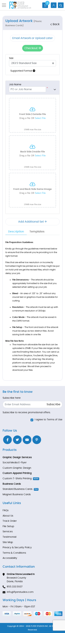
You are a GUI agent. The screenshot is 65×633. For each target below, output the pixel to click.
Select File (40, 118)
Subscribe (53, 404)
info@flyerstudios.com (20, 592)
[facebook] (7, 439)
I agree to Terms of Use (48, 419)
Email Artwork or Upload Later (32, 38)
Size (11, 58)
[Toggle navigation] (5, 5)
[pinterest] (36, 439)
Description (16, 231)
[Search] (61, 5)
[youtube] (27, 439)
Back (56, 24)
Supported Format (21, 71)
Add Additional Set (31, 221)
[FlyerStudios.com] (20, 5)
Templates (37, 231)
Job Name (15, 84)
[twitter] (17, 439)
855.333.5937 (15, 587)
